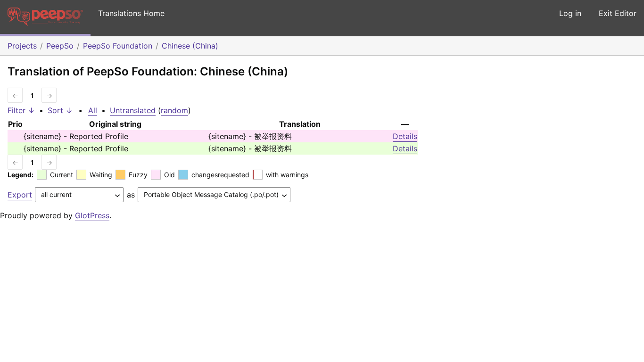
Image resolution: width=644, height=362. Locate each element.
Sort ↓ (60, 110)
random (174, 110)
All (92, 110)
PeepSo (60, 45)
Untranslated (133, 110)
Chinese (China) (190, 45)
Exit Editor (617, 13)
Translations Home (131, 13)
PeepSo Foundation (117, 45)
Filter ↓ (21, 110)
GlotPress (92, 215)
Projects (22, 45)
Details (405, 136)
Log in (570, 13)
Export (20, 194)
